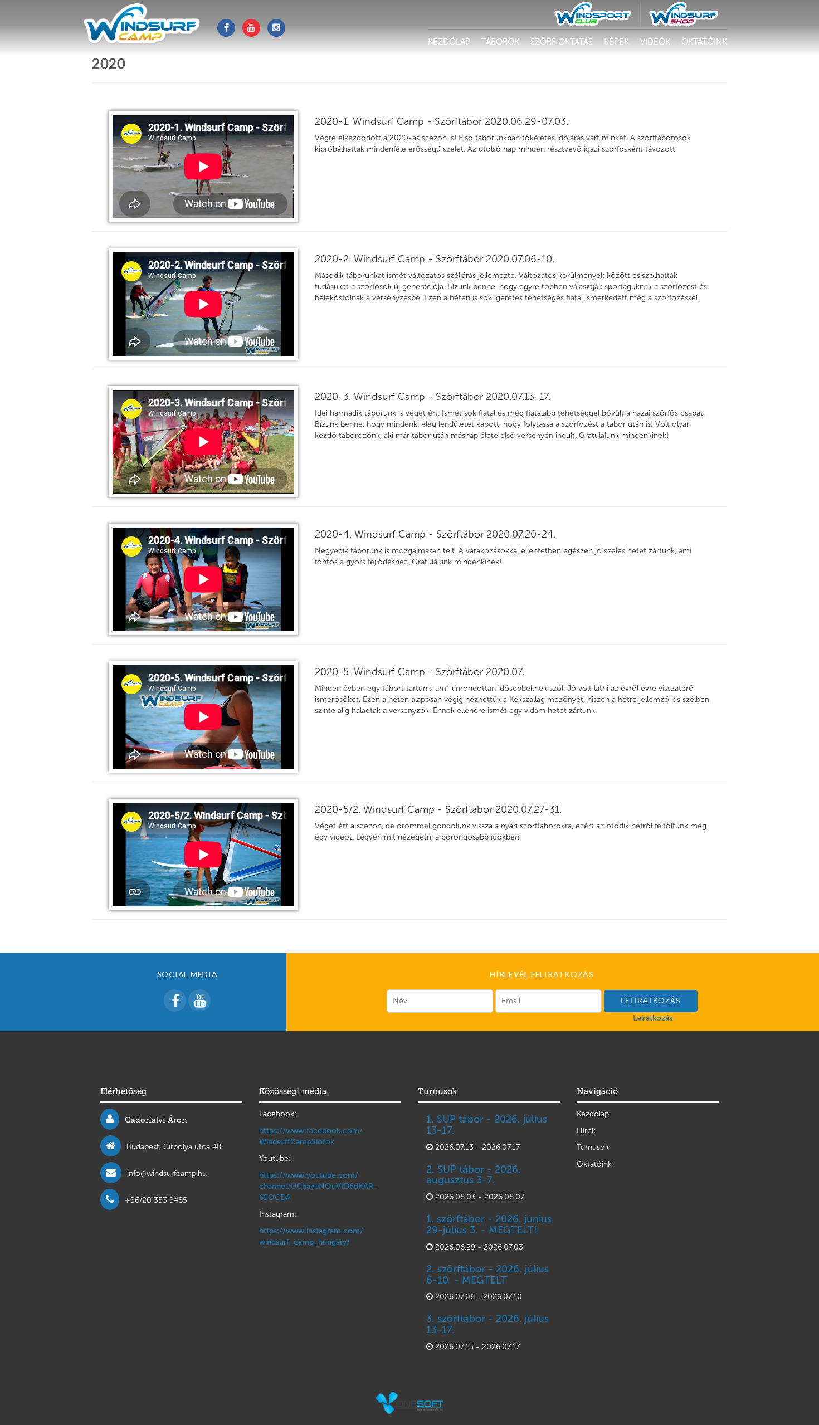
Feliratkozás (651, 1001)
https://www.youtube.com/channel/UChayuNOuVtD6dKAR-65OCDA (318, 1186)
